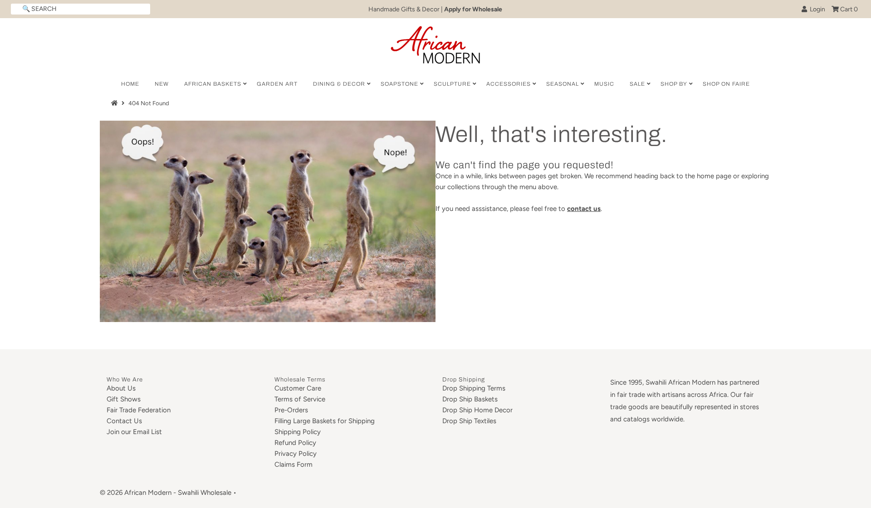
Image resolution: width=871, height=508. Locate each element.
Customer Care (297, 388)
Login (816, 9)
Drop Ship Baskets (470, 399)
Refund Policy (295, 443)
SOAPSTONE (399, 84)
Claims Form (293, 464)
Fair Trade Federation (139, 410)
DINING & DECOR (339, 84)
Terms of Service (299, 399)
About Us (121, 388)
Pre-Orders (291, 410)
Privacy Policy (295, 453)
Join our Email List (134, 432)
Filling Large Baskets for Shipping (324, 421)
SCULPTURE (452, 84)
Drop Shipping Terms (473, 388)
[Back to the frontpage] (115, 103)
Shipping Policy (297, 432)
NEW (162, 84)
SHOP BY (674, 84)
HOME (130, 84)
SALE (637, 84)
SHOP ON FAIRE (726, 84)
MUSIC (604, 84)
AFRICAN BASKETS (212, 84)
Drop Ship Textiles (469, 421)
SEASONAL (562, 84)
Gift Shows (124, 399)
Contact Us (124, 421)
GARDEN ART (277, 84)
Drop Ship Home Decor (477, 410)
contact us (584, 209)
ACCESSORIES (508, 84)
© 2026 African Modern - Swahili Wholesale (165, 492)
